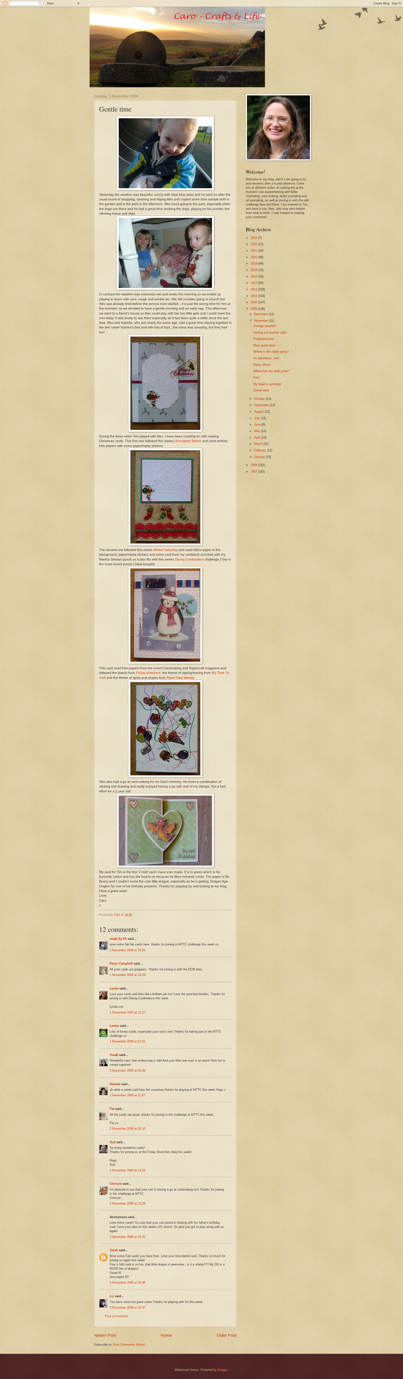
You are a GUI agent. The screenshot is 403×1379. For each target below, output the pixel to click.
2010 (254, 302)
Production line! (263, 339)
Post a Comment (116, 1316)
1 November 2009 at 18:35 (127, 950)
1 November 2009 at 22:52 (127, 1041)
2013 (254, 283)
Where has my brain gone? (271, 371)
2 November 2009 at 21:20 (127, 1170)
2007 (254, 471)
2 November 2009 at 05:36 (127, 1070)
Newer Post (105, 1335)
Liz (112, 1296)
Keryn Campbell (121, 963)
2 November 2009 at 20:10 (127, 1128)
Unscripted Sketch (188, 441)
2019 (254, 263)
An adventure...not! (266, 358)
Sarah (114, 1250)
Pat (112, 1109)
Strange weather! (264, 326)
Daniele (115, 1084)
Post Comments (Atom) (129, 1344)
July (257, 418)
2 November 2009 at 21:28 (127, 1203)
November (261, 320)
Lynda (114, 988)
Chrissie (116, 1183)
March (259, 444)
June (258, 424)
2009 (254, 308)
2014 (254, 276)
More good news (264, 345)
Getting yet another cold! (270, 332)
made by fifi (118, 938)
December (261, 314)
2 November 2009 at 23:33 (127, 1237)
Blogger (222, 1370)
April (257, 437)
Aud (112, 1142)
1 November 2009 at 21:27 (127, 1012)
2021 (254, 250)
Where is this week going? (271, 351)
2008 (254, 465)
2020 (254, 257)
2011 (254, 296)
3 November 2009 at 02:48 (127, 1282)
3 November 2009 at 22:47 (127, 1307)
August (259, 411)
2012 (254, 289)
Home (166, 1335)
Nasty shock (261, 364)
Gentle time (261, 390)
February (260, 450)
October (260, 398)
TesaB (114, 1055)
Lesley (114, 1025)
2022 (254, 244)
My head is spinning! (267, 384)
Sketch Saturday (166, 550)
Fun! (256, 377)
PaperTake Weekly (180, 677)
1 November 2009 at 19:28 (127, 975)
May (257, 431)
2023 (254, 238)
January (260, 457)
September (262, 405)
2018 (254, 270)
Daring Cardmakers (190, 559)
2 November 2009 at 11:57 (127, 1095)
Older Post (226, 1335)
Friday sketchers (148, 673)
